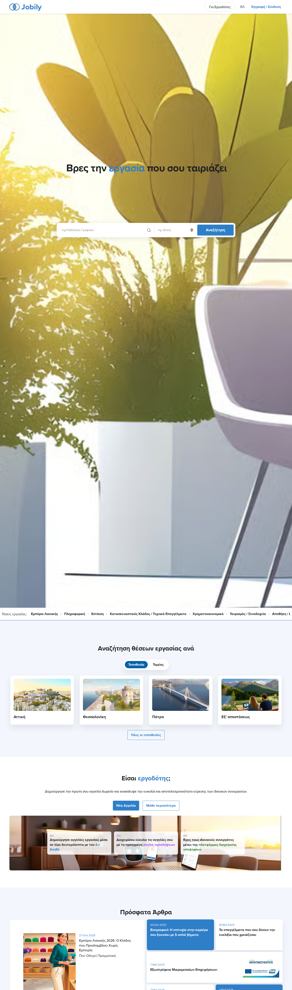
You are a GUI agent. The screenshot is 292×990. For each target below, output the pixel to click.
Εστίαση (97, 613)
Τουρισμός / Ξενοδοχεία (248, 613)
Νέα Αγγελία (126, 805)
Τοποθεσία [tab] (136, 664)
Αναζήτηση (215, 230)
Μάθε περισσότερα (161, 805)
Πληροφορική (74, 613)
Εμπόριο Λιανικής (44, 613)
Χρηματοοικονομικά (208, 613)
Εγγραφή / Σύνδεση (266, 6)
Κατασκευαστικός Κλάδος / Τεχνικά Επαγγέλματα (148, 613)
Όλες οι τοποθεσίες (146, 734)
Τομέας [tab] (158, 664)
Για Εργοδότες (220, 6)
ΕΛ (242, 6)
